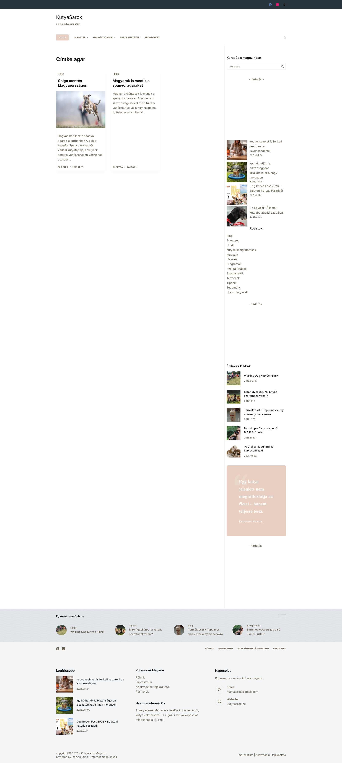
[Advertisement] (221, 18)
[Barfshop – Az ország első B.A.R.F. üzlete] (233, 433)
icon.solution (80, 757)
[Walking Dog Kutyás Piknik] (233, 378)
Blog (230, 236)
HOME (62, 37)
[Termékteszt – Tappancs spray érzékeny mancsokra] (233, 415)
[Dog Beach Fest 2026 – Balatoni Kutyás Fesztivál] (237, 195)
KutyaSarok (69, 17)
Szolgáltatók (235, 273)
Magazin (79, 37)
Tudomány (234, 287)
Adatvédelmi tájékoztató (253, 648)
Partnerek (279, 648)
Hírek (61, 74)
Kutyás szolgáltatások (241, 250)
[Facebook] (270, 4)
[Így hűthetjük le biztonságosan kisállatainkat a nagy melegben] (237, 172)
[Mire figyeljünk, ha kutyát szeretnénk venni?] (233, 397)
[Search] (285, 37)
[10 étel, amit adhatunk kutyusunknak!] (233, 451)
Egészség (233, 240)
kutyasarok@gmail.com (242, 691)
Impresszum (225, 648)
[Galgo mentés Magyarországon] (80, 109)
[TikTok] (284, 4)
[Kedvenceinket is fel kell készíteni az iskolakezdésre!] (237, 150)
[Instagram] (277, 4)
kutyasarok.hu (236, 704)
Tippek (231, 283)
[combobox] (253, 66)
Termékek (233, 278)
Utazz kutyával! (130, 37)
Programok (152, 37)
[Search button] (282, 66)
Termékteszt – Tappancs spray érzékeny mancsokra (205, 632)
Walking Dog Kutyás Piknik (261, 375)
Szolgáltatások (102, 37)
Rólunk (209, 648)
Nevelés (232, 259)
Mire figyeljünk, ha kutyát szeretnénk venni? (145, 632)
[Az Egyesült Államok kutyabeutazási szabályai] (237, 216)
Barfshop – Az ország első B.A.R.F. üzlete (263, 632)
